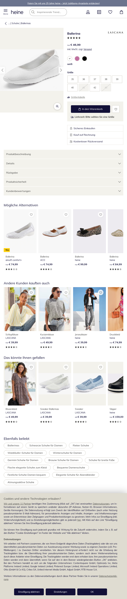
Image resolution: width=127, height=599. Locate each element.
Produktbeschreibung (18, 154)
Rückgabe (12, 172)
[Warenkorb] (121, 12)
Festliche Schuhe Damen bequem (27, 474)
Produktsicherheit (16, 181)
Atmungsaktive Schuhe (21, 482)
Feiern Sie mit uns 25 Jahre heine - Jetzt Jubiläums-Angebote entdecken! (64, 3)
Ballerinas (26, 23)
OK (92, 592)
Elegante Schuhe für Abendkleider (75, 474)
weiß (69, 64)
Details (10, 163)
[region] (63, 546)
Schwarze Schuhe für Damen (46, 445)
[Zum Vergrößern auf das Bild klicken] (57, 106)
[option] (69, 58)
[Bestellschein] (99, 12)
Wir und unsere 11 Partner (17, 503)
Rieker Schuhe (81, 445)
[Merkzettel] (110, 12)
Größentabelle (78, 97)
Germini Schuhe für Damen (23, 460)
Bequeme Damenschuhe (71, 467)
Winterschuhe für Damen (67, 452)
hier (79, 520)
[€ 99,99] (89, 231)
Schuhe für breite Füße (102, 460)
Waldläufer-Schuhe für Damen (25, 452)
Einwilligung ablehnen (29, 592)
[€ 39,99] (20, 309)
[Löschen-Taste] (63, 12)
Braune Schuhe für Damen (63, 460)
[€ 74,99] (54, 231)
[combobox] (53, 12)
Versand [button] (87, 49)
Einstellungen (60, 592)
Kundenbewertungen (18, 191)
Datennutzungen (101, 503)
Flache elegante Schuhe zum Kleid (27, 467)
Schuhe (15, 23)
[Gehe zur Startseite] (17, 12)
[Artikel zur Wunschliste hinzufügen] (116, 109)
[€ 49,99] (54, 309)
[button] (5, 12)
